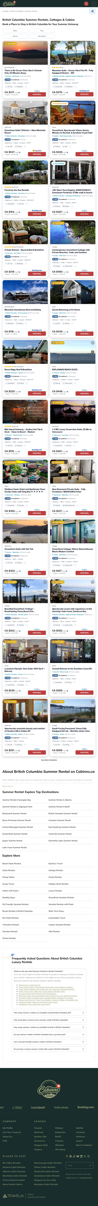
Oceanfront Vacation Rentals (61, 897)
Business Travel (56, 863)
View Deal (37, 94)
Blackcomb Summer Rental (14, 813)
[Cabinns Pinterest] (70, 1157)
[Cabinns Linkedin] (81, 1157)
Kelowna (80, 1136)
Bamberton (16, 76)
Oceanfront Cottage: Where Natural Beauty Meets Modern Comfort (72, 550)
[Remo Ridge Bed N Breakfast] (25, 352)
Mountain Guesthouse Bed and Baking (23, 310)
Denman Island (23, 614)
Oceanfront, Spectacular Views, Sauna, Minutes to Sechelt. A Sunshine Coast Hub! (72, 131)
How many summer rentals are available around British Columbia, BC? (42, 1013)
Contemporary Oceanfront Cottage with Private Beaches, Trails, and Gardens (71, 251)
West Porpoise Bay (66, 136)
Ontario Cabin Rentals (14, 1167)
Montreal (38, 1132)
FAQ (5, 1141)
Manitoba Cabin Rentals (15, 1176)
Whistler (59, 1145)
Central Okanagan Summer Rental (17, 827)
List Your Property (12, 1132)
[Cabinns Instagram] (88, 1157)
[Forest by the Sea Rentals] (25, 172)
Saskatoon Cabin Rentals (47, 1176)
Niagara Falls (41, 1145)
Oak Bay (62, 373)
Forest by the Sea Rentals (17, 190)
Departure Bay (17, 435)
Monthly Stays (8, 897)
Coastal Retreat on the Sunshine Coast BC (72, 668)
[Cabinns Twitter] (85, 1157)
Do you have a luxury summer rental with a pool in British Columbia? (41, 1049)
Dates (15, 31)
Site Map (87, 1174)
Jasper (79, 1141)
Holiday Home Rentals (58, 884)
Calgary (38, 1149)
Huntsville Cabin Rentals (46, 1171)
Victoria (56, 373)
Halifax (80, 1128)
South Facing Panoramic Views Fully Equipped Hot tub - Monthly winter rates (71, 729)
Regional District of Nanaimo (75, 76)
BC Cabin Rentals (12, 1163)
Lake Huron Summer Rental (14, 847)
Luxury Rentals (55, 890)
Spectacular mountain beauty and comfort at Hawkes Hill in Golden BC (25, 729)
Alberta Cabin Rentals (14, 1171)
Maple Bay (16, 552)
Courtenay (21, 193)
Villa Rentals (54, 931)
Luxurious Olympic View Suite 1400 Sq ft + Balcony (25, 669)
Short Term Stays (56, 911)
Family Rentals (55, 877)
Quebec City (40, 1136)
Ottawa (59, 1128)
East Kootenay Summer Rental (62, 827)
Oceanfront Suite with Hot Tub (19, 549)
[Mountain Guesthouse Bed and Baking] (25, 292)
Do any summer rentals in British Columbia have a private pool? (40, 1034)
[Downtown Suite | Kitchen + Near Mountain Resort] (25, 113)
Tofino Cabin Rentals (44, 1167)
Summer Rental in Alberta (60, 800)
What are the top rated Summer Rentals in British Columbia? (38, 971)
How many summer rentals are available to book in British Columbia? (42, 1027)
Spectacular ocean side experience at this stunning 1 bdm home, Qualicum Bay (72, 610)
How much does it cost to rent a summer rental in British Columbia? (41, 1020)
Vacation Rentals (10, 931)
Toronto (38, 1128)
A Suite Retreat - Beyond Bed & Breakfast (24, 250)
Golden (20, 734)
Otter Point (62, 255)
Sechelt (56, 136)
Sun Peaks (17, 253)
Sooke (56, 255)
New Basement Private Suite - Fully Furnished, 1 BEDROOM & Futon (69, 490)
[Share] (92, 11)
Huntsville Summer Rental (60, 834)
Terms (80, 1174)
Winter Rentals (9, 938)
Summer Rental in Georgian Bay (16, 800)
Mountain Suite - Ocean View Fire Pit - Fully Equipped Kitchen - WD (72, 71)
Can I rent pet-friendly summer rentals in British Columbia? (38, 1042)
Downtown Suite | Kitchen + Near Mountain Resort (25, 131)
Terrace (20, 373)
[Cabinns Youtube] (77, 1157)
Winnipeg (60, 1149)
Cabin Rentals (8, 870)
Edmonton (60, 1132)
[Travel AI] (13, 1195)
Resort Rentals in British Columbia (17, 911)
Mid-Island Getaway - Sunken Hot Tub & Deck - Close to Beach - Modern (23, 430)
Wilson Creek (64, 672)
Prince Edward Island (14, 1180)
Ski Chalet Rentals (10, 918)
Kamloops (9, 253)
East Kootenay (22, 313)
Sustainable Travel (57, 918)
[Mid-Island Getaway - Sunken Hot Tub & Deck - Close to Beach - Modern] (25, 412)
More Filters (42, 36)
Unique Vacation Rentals (60, 924)
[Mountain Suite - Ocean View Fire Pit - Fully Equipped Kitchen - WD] (72, 53)
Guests (15, 36)
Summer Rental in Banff (59, 806)
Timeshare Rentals (10, 924)
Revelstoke (21, 136)
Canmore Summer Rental (60, 820)
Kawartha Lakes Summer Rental (63, 840)
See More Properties (49, 760)
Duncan (8, 76)
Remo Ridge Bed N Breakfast (18, 369)
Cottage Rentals (56, 870)
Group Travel (8, 884)
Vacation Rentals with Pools (61, 904)
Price (42, 31)
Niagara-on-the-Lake (45, 1180)
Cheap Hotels (8, 877)
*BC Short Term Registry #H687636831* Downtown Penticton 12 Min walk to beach (72, 191)
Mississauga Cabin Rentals (48, 1163)
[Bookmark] (45, 44)
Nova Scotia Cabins (13, 1184)
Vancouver (57, 435)
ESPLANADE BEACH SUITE (64, 369)
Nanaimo (9, 435)
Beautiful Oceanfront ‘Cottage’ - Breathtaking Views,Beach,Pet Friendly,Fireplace (20, 610)
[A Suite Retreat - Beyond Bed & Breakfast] (25, 232)
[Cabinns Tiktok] (74, 1157)
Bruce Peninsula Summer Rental (16, 820)
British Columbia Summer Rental (63, 813)
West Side (65, 495)
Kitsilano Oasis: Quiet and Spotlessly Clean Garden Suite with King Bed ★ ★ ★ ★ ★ (25, 490)
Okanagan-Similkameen (73, 196)
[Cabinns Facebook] (67, 1157)
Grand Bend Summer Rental (14, 834)
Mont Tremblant (84, 1145)
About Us (7, 1136)
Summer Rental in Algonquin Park (17, 806)
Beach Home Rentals (11, 863)
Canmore (80, 1132)
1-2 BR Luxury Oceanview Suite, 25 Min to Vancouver (72, 430)
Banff (58, 1136)
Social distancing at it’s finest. (66, 310)
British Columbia (59, 76)
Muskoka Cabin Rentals (46, 1184)
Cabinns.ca (75, 1178)
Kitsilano (17, 495)
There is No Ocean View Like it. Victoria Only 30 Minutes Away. (23, 71)
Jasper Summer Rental (12, 840)
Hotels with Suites (10, 890)
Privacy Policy (71, 1174)
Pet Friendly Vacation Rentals (15, 904)
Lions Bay (65, 435)
